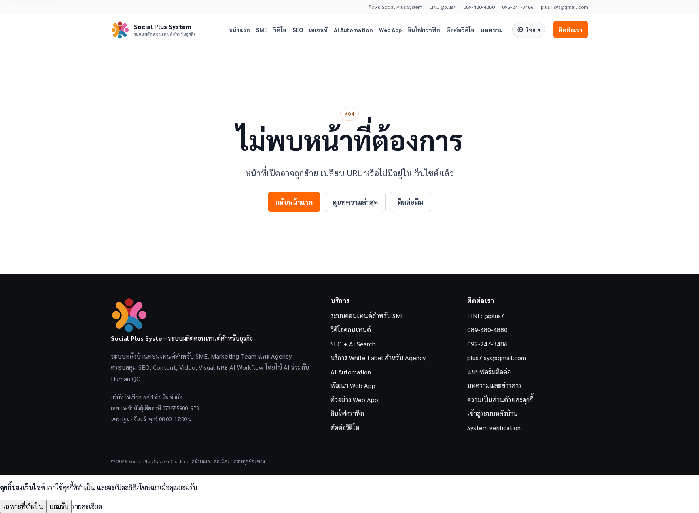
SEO (297, 29)
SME (261, 29)
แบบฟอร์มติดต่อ (489, 371)
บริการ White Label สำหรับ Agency (378, 357)
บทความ (492, 29)
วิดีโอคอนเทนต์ (350, 329)
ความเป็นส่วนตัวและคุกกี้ (500, 399)
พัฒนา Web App (352, 385)
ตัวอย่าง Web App (354, 399)
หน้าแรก (239, 29)
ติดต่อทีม (411, 202)
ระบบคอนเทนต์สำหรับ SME (367, 315)
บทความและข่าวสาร (494, 385)
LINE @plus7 (443, 7)
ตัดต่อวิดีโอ (460, 29)
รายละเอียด (87, 506)
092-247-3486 (518, 7)
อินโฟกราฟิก (424, 29)
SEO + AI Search (353, 344)
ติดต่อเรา (570, 29)
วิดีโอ (279, 29)
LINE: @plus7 (485, 315)
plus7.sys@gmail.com (564, 7)
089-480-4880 (479, 7)
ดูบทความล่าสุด (355, 202)
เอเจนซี (318, 29)
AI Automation (353, 29)
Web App (390, 29)
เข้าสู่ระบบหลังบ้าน (492, 413)
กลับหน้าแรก (294, 202)
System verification (494, 427)
